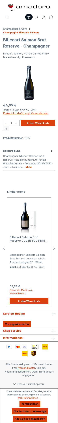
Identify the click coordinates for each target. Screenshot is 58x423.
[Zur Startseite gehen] (29, 7)
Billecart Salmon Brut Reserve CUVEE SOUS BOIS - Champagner (28, 239)
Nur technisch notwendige (30, 411)
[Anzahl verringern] (6, 123)
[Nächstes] (54, 248)
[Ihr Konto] (43, 17)
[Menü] (7, 17)
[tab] (28, 159)
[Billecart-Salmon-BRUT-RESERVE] (29, 82)
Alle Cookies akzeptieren (30, 418)
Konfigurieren (29, 403)
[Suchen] (36, 17)
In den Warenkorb (38, 123)
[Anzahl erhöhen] (16, 123)
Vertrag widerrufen (17, 324)
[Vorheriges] (4, 248)
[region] (29, 82)
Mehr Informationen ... (29, 398)
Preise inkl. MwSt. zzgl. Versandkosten (25, 113)
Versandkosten (27, 367)
